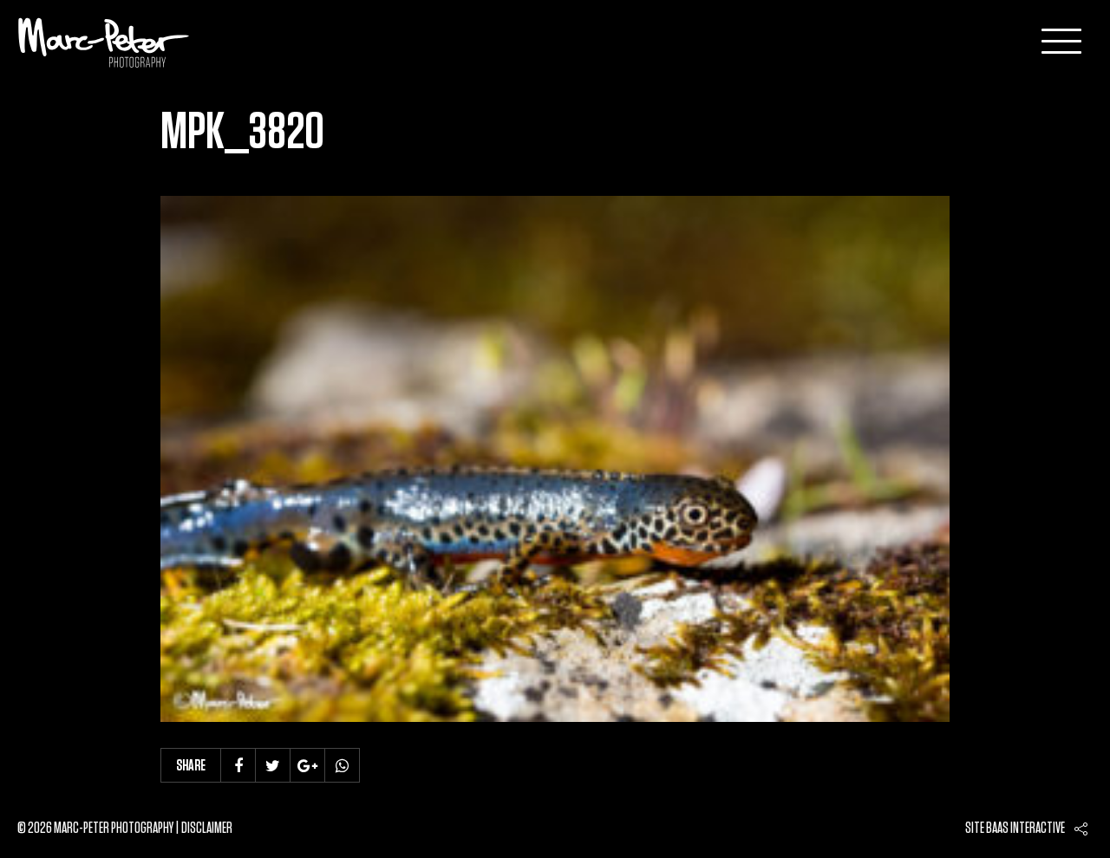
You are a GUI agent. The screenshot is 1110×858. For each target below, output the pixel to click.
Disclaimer (206, 828)
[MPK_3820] (555, 459)
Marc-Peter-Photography (104, 42)
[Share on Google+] (308, 765)
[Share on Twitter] (273, 765)
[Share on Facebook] (238, 765)
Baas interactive (1025, 828)
